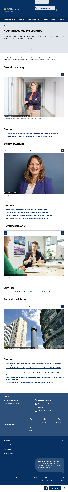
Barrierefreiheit (34, 478)
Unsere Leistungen (9, 19)
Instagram (30, 423)
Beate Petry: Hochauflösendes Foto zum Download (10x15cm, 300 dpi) (26, 212)
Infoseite (47, 467)
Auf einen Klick (9, 453)
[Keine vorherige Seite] (5, 74)
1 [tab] (33, 74)
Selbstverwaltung (19, 49)
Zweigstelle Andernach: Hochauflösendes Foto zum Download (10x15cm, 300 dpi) (30, 382)
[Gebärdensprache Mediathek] (57, 10)
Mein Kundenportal (44, 8)
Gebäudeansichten (44, 49)
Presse (53, 19)
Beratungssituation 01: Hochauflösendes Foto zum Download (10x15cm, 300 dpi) (29, 292)
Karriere (45, 19)
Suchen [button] (40, 1)
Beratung (21, 19)
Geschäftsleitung (8, 49)
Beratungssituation (32, 49)
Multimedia (7, 449)
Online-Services (32, 19)
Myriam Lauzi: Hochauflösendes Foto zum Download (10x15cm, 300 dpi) (26, 209)
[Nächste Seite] (62, 74)
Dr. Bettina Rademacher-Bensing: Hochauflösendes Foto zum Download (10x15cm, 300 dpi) (32, 133)
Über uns (61, 19)
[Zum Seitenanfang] (64, 488)
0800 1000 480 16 (12, 400)
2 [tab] (35, 74)
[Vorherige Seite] (5, 233)
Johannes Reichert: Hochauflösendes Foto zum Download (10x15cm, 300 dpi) (28, 136)
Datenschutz (20, 478)
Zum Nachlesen (9, 445)
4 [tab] (37, 150)
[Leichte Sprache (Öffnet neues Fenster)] (61, 10)
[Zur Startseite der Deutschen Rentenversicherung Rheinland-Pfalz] (11, 10)
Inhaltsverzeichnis (59, 478)
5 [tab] (38, 306)
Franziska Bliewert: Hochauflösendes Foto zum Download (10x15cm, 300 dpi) (28, 215)
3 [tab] (35, 150)
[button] (55, 488)
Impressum (7, 478)
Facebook (58, 423)
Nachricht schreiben (44, 403)
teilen (30, 430)
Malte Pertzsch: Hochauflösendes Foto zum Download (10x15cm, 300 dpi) (27, 218)
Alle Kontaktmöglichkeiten (46, 411)
